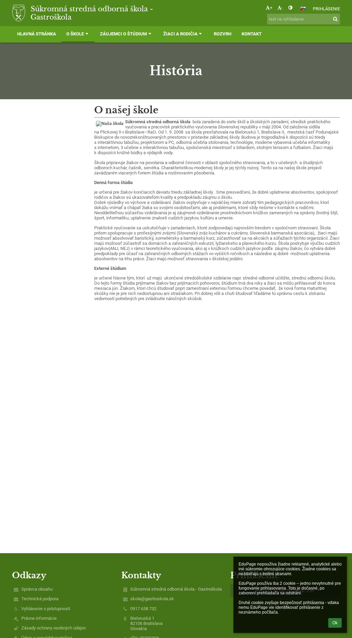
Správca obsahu (37, 589)
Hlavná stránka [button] (36, 33)
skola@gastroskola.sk (152, 598)
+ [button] (271, 7)
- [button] (282, 7)
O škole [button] (75, 33)
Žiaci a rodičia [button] (180, 33)
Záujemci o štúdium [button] (123, 33)
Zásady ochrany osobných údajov (53, 627)
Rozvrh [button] (222, 33)
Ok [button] (335, 622)
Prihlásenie (326, 8)
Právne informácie (39, 618)
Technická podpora (39, 598)
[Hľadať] (335, 19)
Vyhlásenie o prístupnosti (45, 608)
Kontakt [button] (252, 33)
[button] (290, 7)
